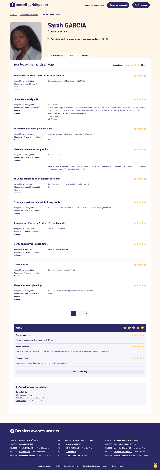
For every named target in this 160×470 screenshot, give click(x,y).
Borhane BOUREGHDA (27, 456)
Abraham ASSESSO (122, 440)
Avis (72, 55)
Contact (84, 55)
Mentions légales (45, 466)
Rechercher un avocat (29, 14)
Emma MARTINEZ (26, 444)
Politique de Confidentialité (67, 466)
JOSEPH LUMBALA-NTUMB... (125, 456)
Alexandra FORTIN (73, 444)
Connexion (142, 5)
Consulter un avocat (118, 5)
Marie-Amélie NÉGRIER (28, 440)
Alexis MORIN (24, 452)
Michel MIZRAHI (72, 448)
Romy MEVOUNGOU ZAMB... (125, 444)
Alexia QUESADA (73, 456)
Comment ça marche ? (94, 5)
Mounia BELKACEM (26, 448)
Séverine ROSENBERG (123, 452)
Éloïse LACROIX (72, 440)
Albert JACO (71, 452)
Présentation (56, 55)
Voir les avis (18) (80, 372)
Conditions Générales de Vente (95, 466)
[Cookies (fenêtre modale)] (155, 465)
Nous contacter (118, 466)
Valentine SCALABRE (122, 448)
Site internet (21, 401)
